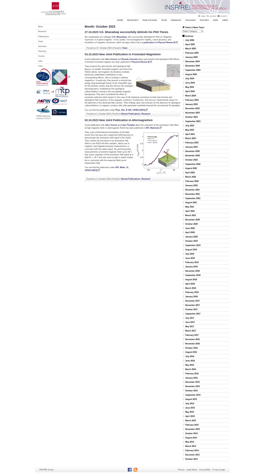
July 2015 (189, 403)
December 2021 (192, 190)
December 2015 (192, 382)
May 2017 (189, 326)
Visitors (204, 20)
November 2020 (192, 220)
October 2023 (191, 117)
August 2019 (191, 249)
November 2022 (192, 155)
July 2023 (189, 125)
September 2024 (192, 70)
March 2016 (190, 369)
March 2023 (190, 138)
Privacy (181, 469)
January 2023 (191, 147)
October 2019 (191, 241)
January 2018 (191, 296)
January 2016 (191, 378)
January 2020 (191, 237)
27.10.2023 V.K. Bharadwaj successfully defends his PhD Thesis (126, 32)
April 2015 (190, 416)
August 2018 (191, 279)
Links (225, 20)
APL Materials (152, 128)
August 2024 (191, 74)
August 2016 (191, 352)
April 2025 (190, 44)
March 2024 (190, 96)
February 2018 (192, 292)
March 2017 (190, 331)
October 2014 (191, 433)
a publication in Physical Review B (158, 42)
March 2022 (190, 177)
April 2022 (190, 172)
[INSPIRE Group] (132, 7)
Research (132, 20)
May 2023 (189, 130)
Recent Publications (130, 114)
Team (164, 20)
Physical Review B (140, 62)
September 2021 (192, 198)
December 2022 (192, 151)
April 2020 (190, 232)
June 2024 (190, 83)
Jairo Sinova (111, 59)
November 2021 (192, 194)
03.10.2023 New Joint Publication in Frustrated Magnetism (123, 54)
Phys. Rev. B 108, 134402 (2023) (130, 110)
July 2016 (189, 356)
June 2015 (190, 408)
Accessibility (205, 469)
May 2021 (189, 207)
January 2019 (191, 266)
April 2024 (190, 91)
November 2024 (192, 66)
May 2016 (189, 365)
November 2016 (192, 343)
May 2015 (189, 412)
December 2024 (192, 61)
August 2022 (191, 168)
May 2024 (189, 87)
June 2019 (190, 258)
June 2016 (190, 361)
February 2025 (192, 53)
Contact (224, 16)
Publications (149, 20)
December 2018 (192, 271)
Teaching (190, 20)
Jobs (215, 20)
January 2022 (191, 185)
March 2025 (190, 48)
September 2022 (192, 164)
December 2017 (192, 301)
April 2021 (190, 211)
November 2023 (192, 113)
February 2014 (192, 450)
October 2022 (191, 160)
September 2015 (192, 395)
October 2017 (191, 309)
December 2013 (192, 455)
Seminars (176, 20)
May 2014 (189, 442)
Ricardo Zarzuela (129, 59)
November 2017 (192, 305)
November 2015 (192, 386)
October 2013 (191, 459)
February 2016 (192, 373)
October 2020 (191, 224)
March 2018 (190, 288)
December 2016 (192, 339)
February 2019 (192, 262)
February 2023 (192, 142)
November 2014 (192, 429)
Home (203, 16)
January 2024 (191, 104)
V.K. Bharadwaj (119, 37)
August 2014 (191, 438)
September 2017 (192, 314)
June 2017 (190, 322)
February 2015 (192, 425)
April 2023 (190, 134)
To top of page (218, 469)
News (120, 20)
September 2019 (192, 245)
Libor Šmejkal (128, 125)
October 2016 (191, 348)
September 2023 (192, 121)
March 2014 (190, 446)
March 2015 (190, 420)
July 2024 (189, 78)
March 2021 (190, 215)
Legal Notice (191, 469)
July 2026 (189, 40)
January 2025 (191, 57)
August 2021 (191, 202)
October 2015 (191, 390)
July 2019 (189, 254)
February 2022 (192, 181)
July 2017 (189, 318)
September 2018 (192, 275)
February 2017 (192, 335)
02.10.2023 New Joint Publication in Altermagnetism (119, 120)
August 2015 (191, 399)
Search (213, 16)
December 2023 (192, 108)
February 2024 (192, 100)
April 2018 (190, 284)
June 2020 (190, 228)
